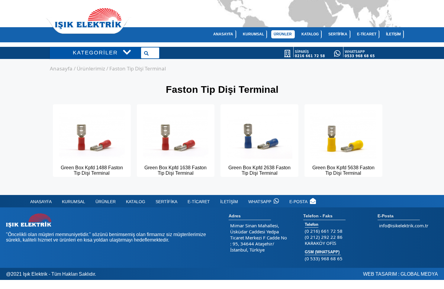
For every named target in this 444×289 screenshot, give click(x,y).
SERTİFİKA (337, 34)
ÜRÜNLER (283, 34)
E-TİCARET (366, 34)
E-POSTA (298, 201)
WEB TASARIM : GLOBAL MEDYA (400, 274)
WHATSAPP (259, 201)
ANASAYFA (223, 34)
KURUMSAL (253, 34)
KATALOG (310, 34)
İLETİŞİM (393, 34)
